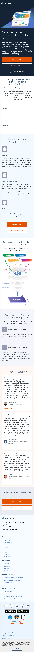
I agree (17, 648)
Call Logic (7, 543)
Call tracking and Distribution (13, 580)
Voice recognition (9, 585)
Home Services (8, 568)
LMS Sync (7, 540)
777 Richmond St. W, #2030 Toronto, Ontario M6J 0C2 (17, 525)
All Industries (8, 571)
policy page (14, 645)
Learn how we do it (18, 71)
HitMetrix (6, 552)
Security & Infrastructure (11, 594)
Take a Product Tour (17, 230)
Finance (6, 564)
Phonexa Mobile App (10, 599)
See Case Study (8, 408)
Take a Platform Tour (17, 508)
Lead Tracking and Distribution (13, 578)
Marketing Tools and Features (13, 596)
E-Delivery (7, 545)
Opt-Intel (7, 554)
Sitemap (4, 630)
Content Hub (8, 592)
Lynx (5, 550)
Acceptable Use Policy (8, 633)
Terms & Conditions (8, 636)
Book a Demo (17, 59)
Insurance (7, 566)
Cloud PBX (7, 547)
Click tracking (8, 582)
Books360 (7, 557)
